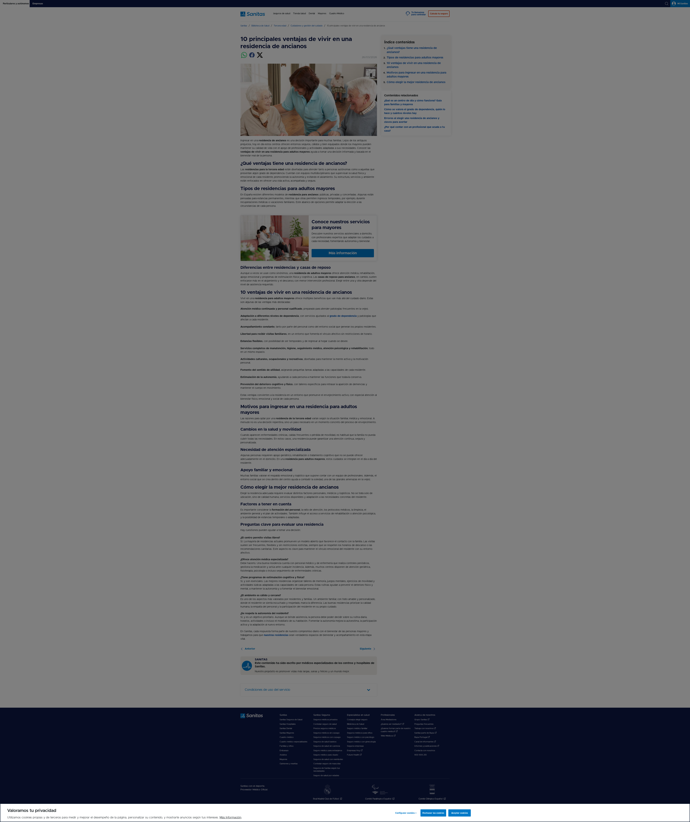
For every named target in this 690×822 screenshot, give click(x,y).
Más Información (230, 817)
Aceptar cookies (459, 813)
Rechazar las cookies (433, 813)
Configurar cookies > (406, 813)
